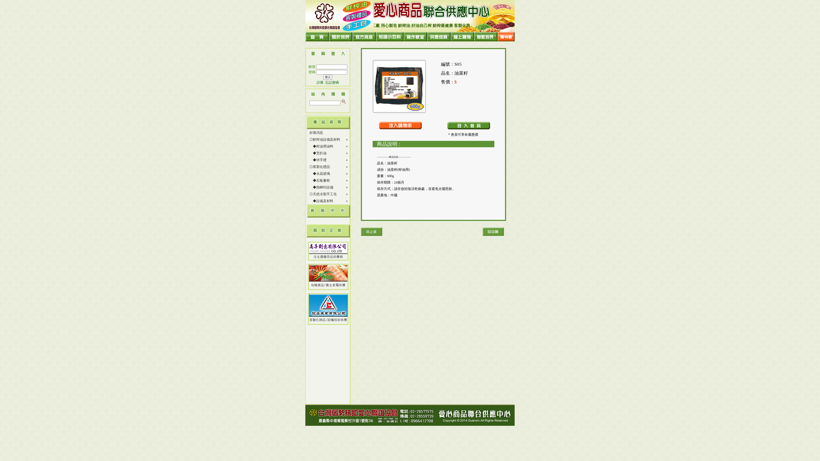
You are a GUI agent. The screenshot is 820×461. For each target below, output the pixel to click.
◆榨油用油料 (321, 146)
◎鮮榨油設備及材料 (324, 139)
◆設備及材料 (321, 201)
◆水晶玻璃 (319, 173)
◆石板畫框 (319, 180)
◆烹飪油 (318, 153)
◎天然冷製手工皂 (323, 194)
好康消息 (316, 132)
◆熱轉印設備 (321, 187)
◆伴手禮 (318, 160)
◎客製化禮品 (319, 167)
